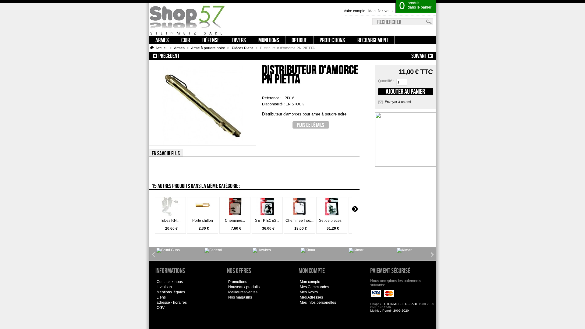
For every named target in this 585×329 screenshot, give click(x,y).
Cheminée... (235, 220)
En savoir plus (166, 153)
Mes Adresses (311, 297)
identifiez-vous (380, 11)
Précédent (195, 55)
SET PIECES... (267, 220)
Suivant (403, 55)
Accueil (161, 48)
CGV (161, 308)
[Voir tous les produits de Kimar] (308, 250)
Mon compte (310, 282)
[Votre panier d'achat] (432, 3)
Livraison (164, 287)
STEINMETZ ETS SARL (401, 304)
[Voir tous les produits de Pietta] (404, 250)
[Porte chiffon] (202, 214)
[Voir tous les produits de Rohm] (356, 250)
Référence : (272, 98)
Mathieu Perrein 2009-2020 (389, 310)
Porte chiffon (202, 220)
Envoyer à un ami (398, 102)
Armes (179, 48)
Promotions (237, 282)
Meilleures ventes (242, 292)
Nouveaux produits (244, 287)
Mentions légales (171, 292)
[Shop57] (187, 19)
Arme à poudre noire (208, 48)
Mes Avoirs (309, 292)
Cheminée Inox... (299, 220)
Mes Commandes (314, 287)
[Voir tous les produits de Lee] (213, 250)
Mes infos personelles (318, 302)
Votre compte (354, 11)
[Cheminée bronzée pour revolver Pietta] (235, 214)
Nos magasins (240, 297)
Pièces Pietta (243, 48)
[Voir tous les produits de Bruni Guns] (168, 250)
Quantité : (386, 81)
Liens (161, 297)
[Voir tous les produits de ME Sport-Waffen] (262, 250)
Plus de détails (310, 125)
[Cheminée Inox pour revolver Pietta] (299, 214)
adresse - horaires (172, 302)
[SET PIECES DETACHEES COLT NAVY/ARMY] (267, 214)
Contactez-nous (170, 282)
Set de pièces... (331, 220)
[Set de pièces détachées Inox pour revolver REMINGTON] (332, 214)
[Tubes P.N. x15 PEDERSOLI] (170, 214)
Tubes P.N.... (170, 220)
